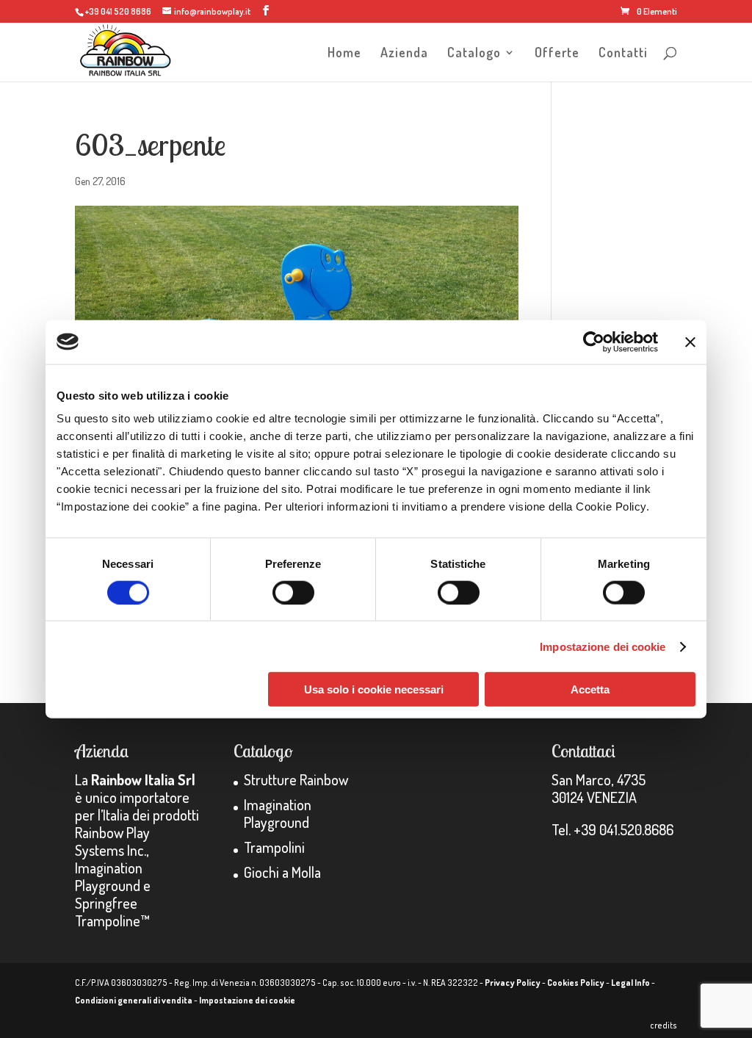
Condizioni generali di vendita (133, 1000)
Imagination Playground (277, 813)
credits (663, 1025)
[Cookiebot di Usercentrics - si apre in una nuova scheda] (593, 342)
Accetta (590, 689)
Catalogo (474, 53)
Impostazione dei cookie (602, 646)
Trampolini (274, 847)
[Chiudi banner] (690, 341)
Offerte (557, 53)
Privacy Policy (512, 982)
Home (344, 53)
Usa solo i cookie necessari (374, 689)
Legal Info (630, 982)
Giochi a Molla (282, 872)
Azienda (404, 53)
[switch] (293, 592)
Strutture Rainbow (296, 779)
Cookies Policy (575, 982)
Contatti (623, 53)
